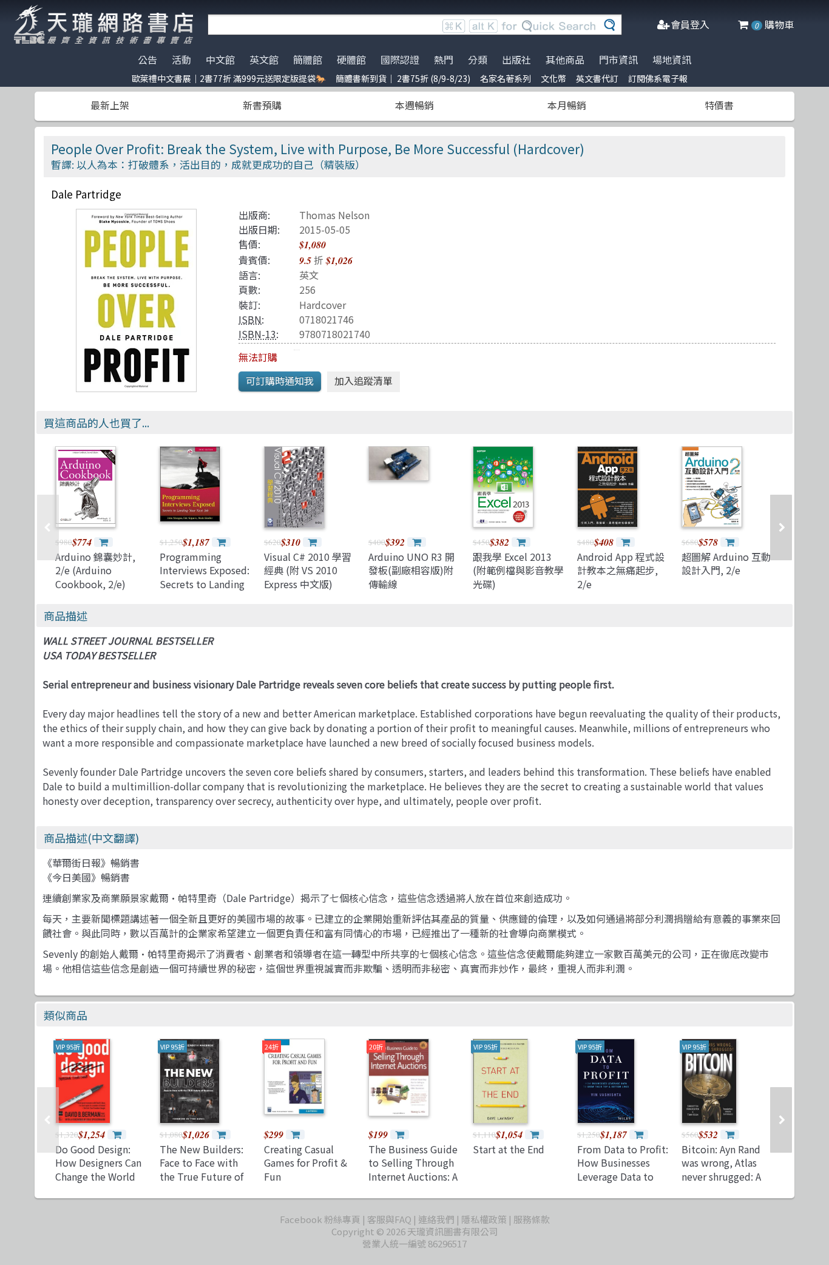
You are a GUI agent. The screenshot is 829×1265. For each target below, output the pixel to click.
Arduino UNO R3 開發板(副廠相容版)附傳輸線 (411, 570)
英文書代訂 (597, 78)
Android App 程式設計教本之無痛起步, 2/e (621, 570)
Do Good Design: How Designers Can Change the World (98, 1163)
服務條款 (531, 1219)
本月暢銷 (566, 105)
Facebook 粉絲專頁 (320, 1219)
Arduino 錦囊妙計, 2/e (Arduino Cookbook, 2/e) (95, 570)
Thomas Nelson (334, 215)
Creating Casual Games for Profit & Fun (305, 1163)
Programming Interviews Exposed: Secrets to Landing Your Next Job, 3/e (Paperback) (204, 584)
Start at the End (508, 1149)
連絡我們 (436, 1219)
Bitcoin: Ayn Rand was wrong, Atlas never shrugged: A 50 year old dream (722, 1169)
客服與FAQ (389, 1219)
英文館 (264, 59)
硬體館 (351, 59)
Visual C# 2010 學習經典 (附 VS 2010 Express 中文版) (307, 570)
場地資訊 (671, 59)
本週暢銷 (414, 105)
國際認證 (400, 59)
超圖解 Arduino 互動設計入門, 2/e (726, 563)
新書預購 (262, 105)
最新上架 (109, 105)
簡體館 (307, 59)
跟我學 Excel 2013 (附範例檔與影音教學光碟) (518, 570)
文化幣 (553, 78)
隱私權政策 (484, 1219)
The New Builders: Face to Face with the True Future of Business (201, 1169)
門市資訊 (618, 59)
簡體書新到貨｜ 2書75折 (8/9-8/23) (403, 78)
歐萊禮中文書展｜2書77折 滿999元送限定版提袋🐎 (229, 78)
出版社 (516, 59)
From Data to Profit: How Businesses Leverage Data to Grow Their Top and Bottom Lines (622, 1176)
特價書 (719, 105)
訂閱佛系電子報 (658, 78)
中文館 (220, 59)
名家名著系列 (505, 78)
